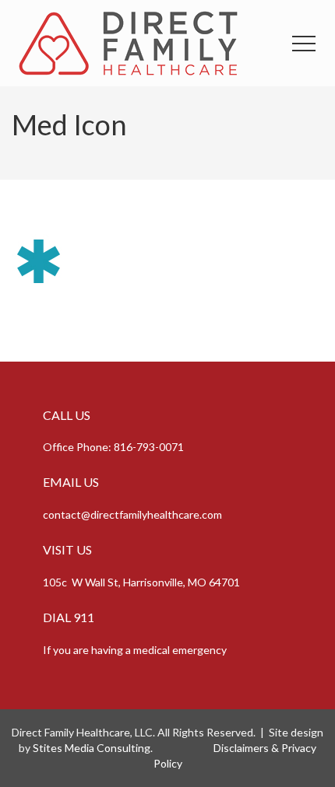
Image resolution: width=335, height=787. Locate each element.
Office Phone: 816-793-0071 (113, 446)
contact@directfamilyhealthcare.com (132, 514)
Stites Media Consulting (91, 747)
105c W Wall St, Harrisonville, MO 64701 (141, 582)
